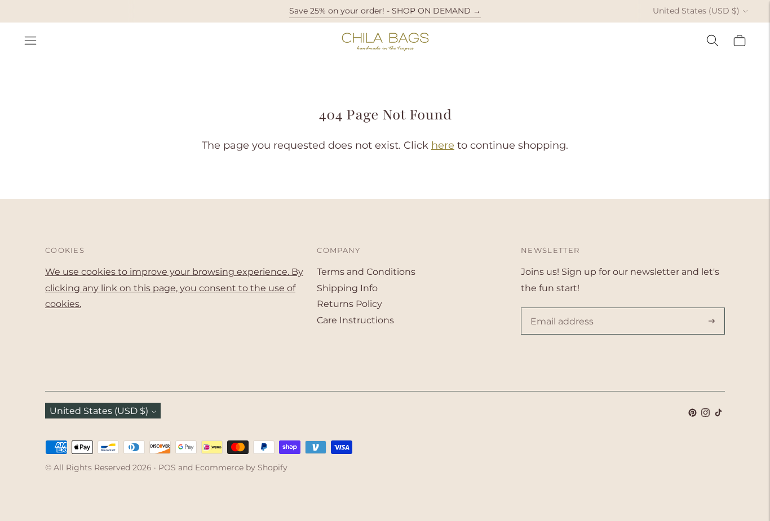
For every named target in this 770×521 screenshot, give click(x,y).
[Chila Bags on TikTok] (718, 413)
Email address (559, 309)
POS (167, 467)
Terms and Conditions (366, 271)
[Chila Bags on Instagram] (705, 413)
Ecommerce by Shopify (241, 467)
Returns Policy (349, 304)
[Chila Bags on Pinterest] (692, 413)
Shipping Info (347, 288)
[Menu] (30, 40)
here (442, 145)
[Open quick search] (712, 40)
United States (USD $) (696, 11)
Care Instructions (355, 320)
